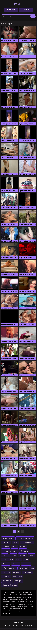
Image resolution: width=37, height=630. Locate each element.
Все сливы (26, 9)
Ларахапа (6, 564)
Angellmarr (6, 542)
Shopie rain (6, 572)
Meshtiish (22, 555)
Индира (13, 555)
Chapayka (18, 581)
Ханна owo (24, 551)
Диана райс (26, 564)
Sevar (26, 559)
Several (18, 559)
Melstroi (22, 547)
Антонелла (23, 568)
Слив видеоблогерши (10, 585)
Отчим (14, 547)
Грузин (15, 542)
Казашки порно (8, 559)
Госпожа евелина (26, 542)
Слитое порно (18, 622)
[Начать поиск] (33, 16)
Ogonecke (16, 572)
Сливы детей (17, 576)
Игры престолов (8, 538)
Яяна (32, 568)
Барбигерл (12, 568)
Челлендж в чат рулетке (25, 538)
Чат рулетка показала (10, 551)
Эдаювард (6, 576)
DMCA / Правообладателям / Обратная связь (19, 625)
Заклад (31, 555)
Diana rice (16, 564)
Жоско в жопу (7, 581)
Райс (4, 568)
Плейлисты (11, 9)
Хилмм (5, 555)
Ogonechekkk (27, 572)
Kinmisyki (6, 547)
